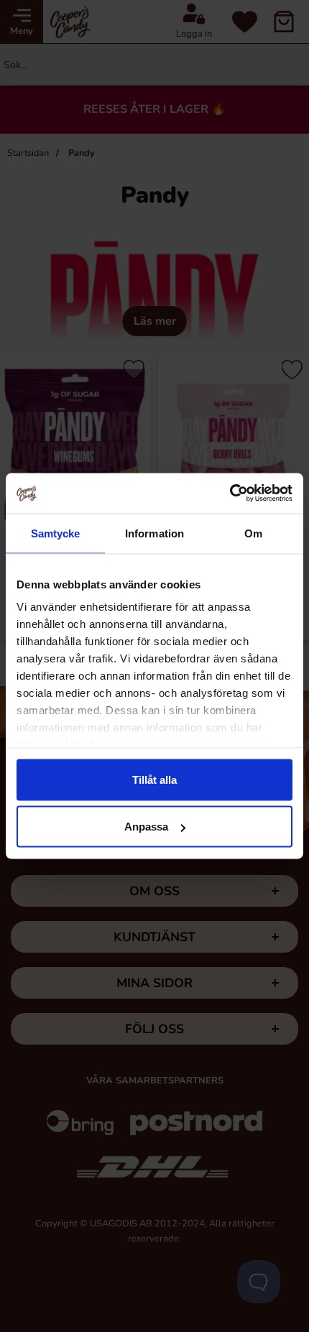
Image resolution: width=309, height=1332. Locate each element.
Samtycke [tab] (55, 533)
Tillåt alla (154, 779)
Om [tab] (253, 533)
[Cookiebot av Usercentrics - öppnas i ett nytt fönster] (229, 493)
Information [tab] (154, 533)
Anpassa (146, 826)
